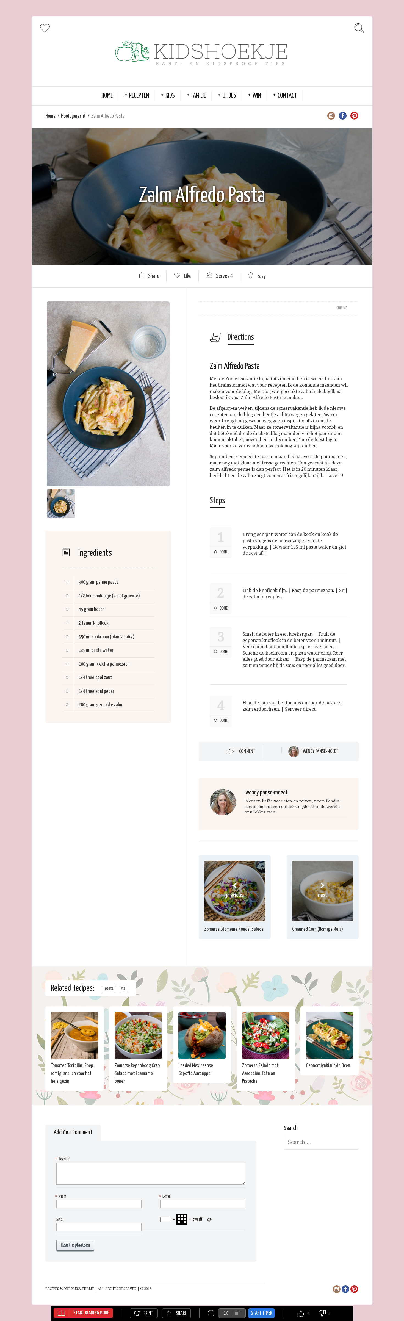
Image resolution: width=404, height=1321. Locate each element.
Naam (61, 1196)
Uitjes (229, 96)
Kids (170, 96)
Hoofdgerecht (73, 116)
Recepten (139, 96)
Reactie (63, 1159)
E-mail (165, 1196)
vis (123, 988)
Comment (247, 751)
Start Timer (261, 1313)
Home (107, 96)
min (238, 1313)
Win (257, 96)
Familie (198, 96)
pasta (109, 988)
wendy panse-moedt (320, 751)
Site (59, 1219)
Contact (287, 96)
